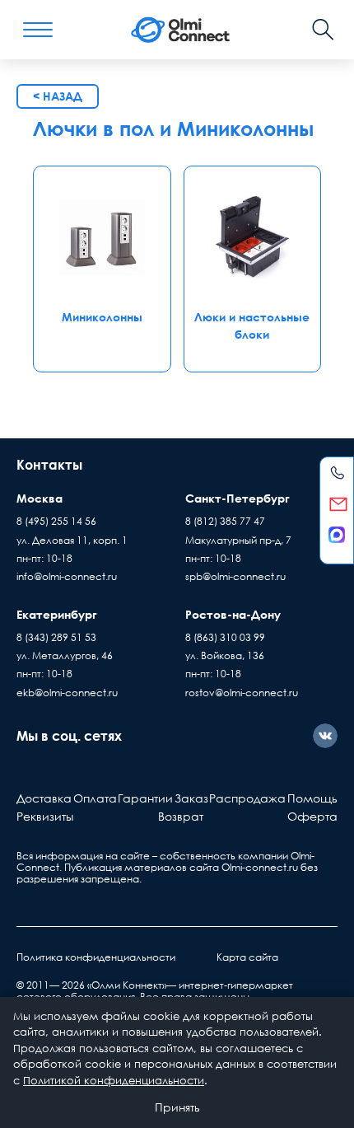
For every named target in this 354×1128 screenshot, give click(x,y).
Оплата (95, 798)
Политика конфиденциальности (95, 957)
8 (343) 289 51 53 (56, 637)
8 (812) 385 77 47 (225, 521)
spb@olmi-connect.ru (235, 576)
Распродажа (247, 798)
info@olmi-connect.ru (66, 576)
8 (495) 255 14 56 (56, 521)
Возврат (180, 816)
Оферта (312, 816)
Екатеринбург (56, 614)
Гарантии (145, 798)
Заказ (191, 798)
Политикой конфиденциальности (113, 1080)
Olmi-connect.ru (259, 867)
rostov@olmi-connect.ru (241, 692)
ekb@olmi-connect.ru (67, 692)
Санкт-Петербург (237, 498)
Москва (39, 498)
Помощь (312, 798)
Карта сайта (247, 957)
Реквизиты (44, 816)
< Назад (57, 96)
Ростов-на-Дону (233, 614)
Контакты (49, 464)
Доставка (44, 798)
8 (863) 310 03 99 (225, 637)
